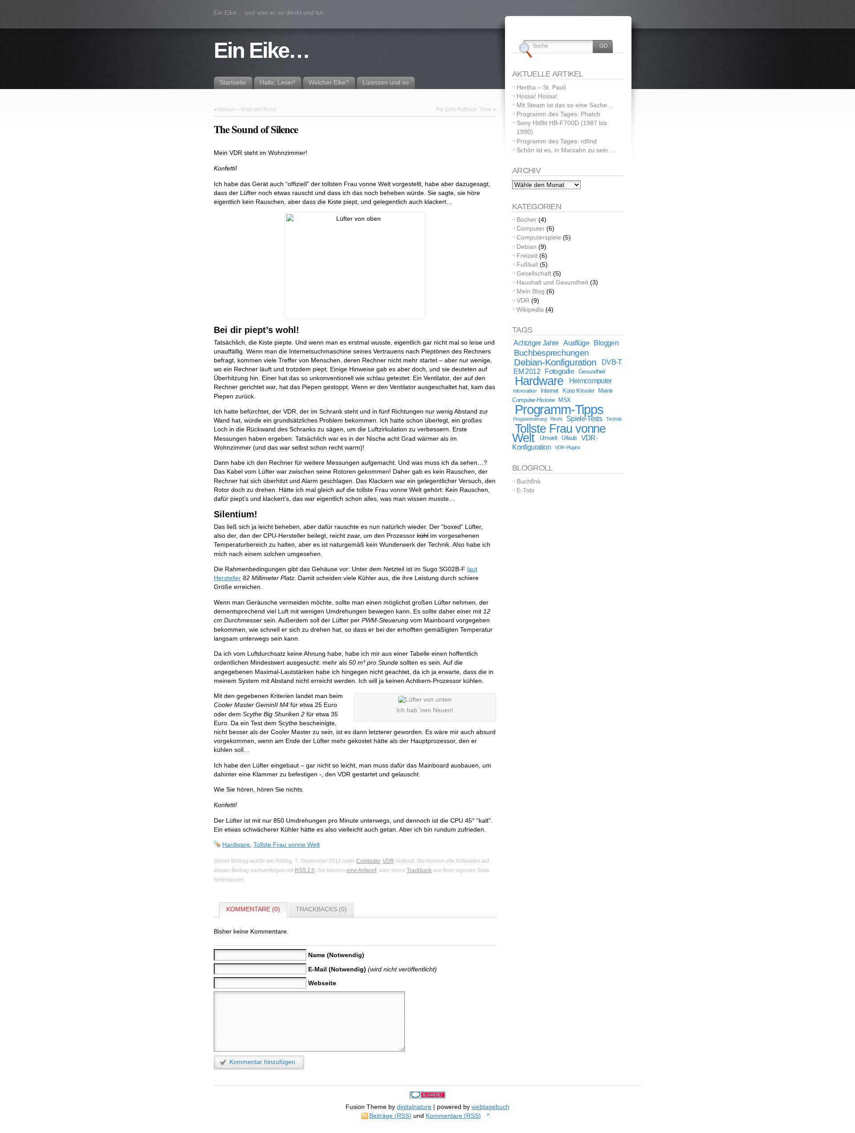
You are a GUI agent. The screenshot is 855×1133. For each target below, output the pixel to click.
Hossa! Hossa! (537, 96)
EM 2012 (526, 371)
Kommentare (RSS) (453, 1115)
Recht (556, 419)
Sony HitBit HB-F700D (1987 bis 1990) (562, 127)
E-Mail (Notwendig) (337, 968)
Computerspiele (539, 237)
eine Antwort (361, 870)
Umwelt (549, 438)
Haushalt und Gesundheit (552, 282)
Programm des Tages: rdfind (557, 141)
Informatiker (525, 391)
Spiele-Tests (584, 418)
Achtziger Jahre (535, 343)
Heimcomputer (590, 381)
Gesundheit (592, 371)
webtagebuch (490, 1106)
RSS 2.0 (305, 870)
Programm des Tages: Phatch (558, 114)
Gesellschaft (534, 273)
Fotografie (559, 371)
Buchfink (529, 481)
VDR (388, 861)
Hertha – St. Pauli (541, 87)
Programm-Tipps (559, 409)
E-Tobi (525, 490)
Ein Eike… (261, 50)
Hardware (236, 844)
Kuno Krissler (578, 390)
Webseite (322, 983)
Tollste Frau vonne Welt (286, 844)
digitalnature (414, 1106)
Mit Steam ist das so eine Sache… (565, 105)
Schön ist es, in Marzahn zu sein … (566, 150)
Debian (527, 246)
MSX (564, 400)
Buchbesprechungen (551, 352)
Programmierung (529, 419)
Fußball (527, 264)
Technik (614, 419)
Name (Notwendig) (336, 954)
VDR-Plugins (567, 447)
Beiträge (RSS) (390, 1115)
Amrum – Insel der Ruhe (247, 109)
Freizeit (527, 255)
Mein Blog (531, 291)
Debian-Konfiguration (555, 362)
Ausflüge (576, 343)
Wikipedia (530, 309)
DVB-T (612, 362)
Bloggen (606, 343)
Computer (368, 861)
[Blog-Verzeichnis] (427, 1096)
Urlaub (569, 438)
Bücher (527, 219)
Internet (549, 390)
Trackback (419, 870)
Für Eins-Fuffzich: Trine (464, 109)
